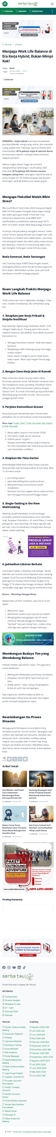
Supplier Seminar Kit (14, 1077)
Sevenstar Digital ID (13, 1034)
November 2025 (41, 1049)
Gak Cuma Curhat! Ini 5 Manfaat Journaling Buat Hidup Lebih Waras (40, 828)
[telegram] (25, 759)
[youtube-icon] (14, 967)
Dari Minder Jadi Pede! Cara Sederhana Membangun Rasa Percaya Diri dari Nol (13, 794)
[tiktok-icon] (24, 967)
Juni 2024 (39, 1076)
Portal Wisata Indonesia (15, 1101)
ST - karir (9, 1008)
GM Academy (10, 1052)
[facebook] (9, 759)
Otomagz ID (9, 1115)
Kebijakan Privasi (12, 1004)
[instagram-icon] (9, 967)
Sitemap (8, 1015)
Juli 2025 (39, 1064)
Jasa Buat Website (13, 1041)
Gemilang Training (13, 1045)
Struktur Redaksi (12, 1000)
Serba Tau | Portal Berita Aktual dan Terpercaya (32, 1132)
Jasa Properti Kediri (13, 1073)
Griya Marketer (11, 1049)
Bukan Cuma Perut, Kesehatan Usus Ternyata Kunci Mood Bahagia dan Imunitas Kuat (14, 829)
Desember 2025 (41, 1046)
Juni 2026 (38, 1035)
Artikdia (8, 1038)
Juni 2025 (39, 1068)
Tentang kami (10, 997)
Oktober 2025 (40, 1053)
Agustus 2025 (41, 1061)
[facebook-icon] (3, 967)
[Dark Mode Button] (52, 3)
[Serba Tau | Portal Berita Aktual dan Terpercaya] (28, 4)
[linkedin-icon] (19, 967)
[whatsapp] (20, 759)
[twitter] (14, 759)
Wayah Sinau (10, 1111)
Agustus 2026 (40, 1027)
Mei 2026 (38, 1038)
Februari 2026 (40, 1042)
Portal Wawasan (11, 1056)
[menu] (5, 3)
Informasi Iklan (11, 1011)
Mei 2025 (39, 1072)
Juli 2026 (38, 1031)
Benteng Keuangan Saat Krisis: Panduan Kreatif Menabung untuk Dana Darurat (40, 794)
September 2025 (42, 1057)
